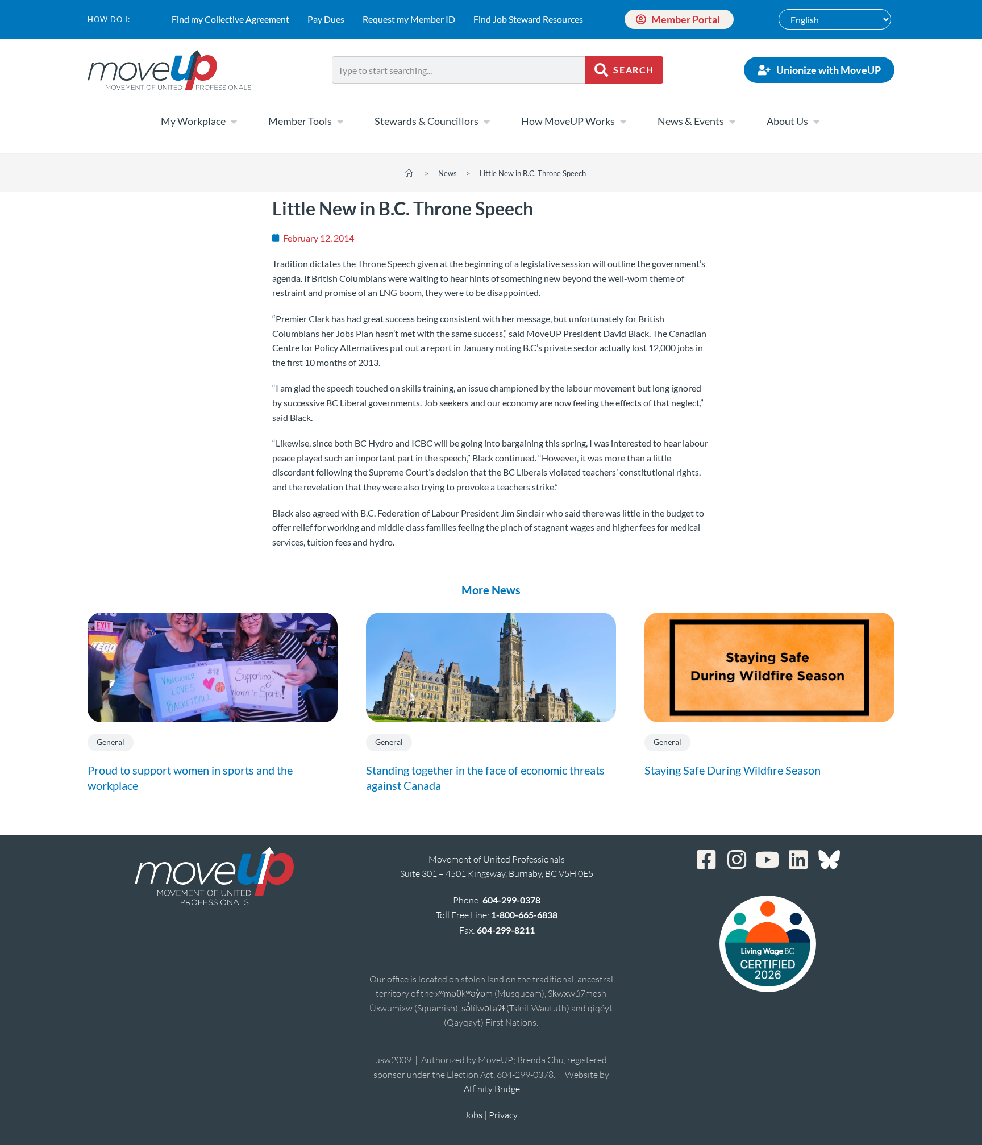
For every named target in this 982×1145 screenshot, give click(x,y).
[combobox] (458, 70)
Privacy (503, 1115)
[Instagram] (737, 860)
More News (491, 590)
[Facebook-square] (706, 860)
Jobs (473, 1115)
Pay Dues (325, 19)
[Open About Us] (816, 121)
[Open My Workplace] (233, 121)
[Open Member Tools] (340, 121)
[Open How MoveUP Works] (623, 121)
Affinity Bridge (492, 1088)
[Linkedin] (798, 860)
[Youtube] (768, 860)
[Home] (408, 173)
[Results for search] (458, 90)
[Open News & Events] (732, 121)
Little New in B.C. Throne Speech (533, 173)
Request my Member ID (409, 19)
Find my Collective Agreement (230, 19)
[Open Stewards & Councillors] (486, 121)
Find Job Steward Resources (528, 19)
